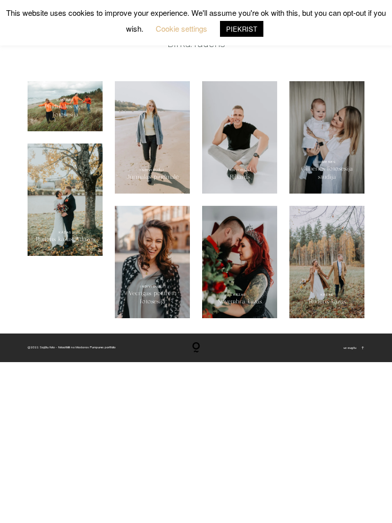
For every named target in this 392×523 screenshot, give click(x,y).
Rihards (239, 137)
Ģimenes (65, 100)
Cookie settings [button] (181, 28)
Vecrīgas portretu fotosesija (152, 262)
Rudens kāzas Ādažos (65, 199)
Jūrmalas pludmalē (152, 137)
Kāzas (65, 232)
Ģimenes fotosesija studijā (327, 137)
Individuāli (152, 170)
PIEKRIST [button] (241, 29)
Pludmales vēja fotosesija (65, 110)
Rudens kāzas (327, 262)
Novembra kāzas (239, 262)
